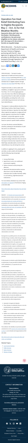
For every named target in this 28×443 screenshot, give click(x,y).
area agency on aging (6, 183)
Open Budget (14, 436)
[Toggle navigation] (26, 6)
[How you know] (12, 2)
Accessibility (19, 431)
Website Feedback (10, 431)
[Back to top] (24, 361)
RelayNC (8, 411)
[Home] (8, 4)
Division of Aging (5, 77)
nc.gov (19, 428)
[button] (22, 6)
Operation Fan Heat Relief (8, 84)
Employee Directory (11, 428)
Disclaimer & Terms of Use (9, 433)
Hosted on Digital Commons (14, 440)
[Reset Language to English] (19, 2)
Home (2, 11)
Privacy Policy (21, 433)
